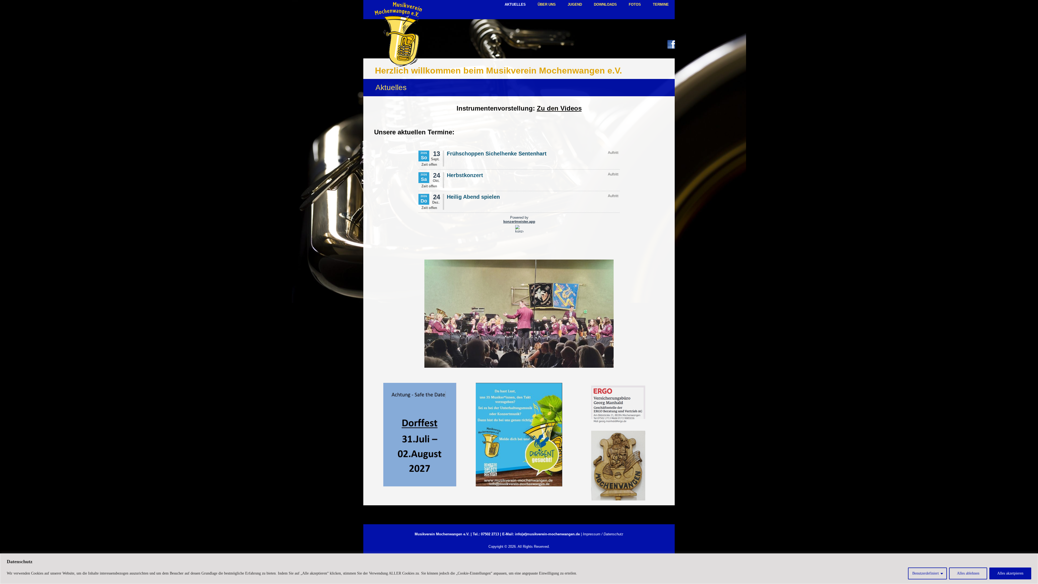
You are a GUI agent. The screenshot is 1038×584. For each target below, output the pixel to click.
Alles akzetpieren (1010, 573)
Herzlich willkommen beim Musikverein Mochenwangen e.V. (498, 70)
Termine (661, 4)
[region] (519, 568)
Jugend (575, 4)
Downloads (605, 4)
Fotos (635, 4)
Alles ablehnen (968, 573)
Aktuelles (515, 4)
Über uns (547, 4)
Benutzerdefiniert (925, 573)
